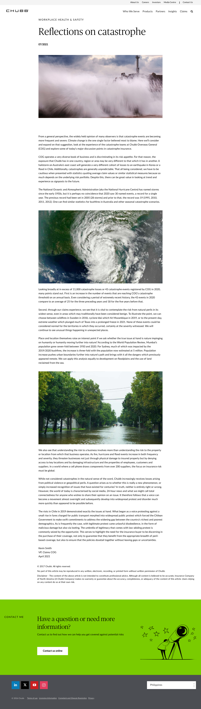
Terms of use (32, 698)
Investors (156, 2)
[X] (25, 685)
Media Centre (170, 2)
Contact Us (188, 2)
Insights (172, 11)
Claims (183, 11)
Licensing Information (48, 698)
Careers (145, 2)
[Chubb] (17, 10)
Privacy (91, 698)
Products (148, 11)
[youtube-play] (34, 685)
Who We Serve (131, 11)
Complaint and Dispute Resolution (72, 698)
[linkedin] (15, 685)
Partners (160, 11)
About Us (134, 2)
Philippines (156, 685)
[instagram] (44, 685)
